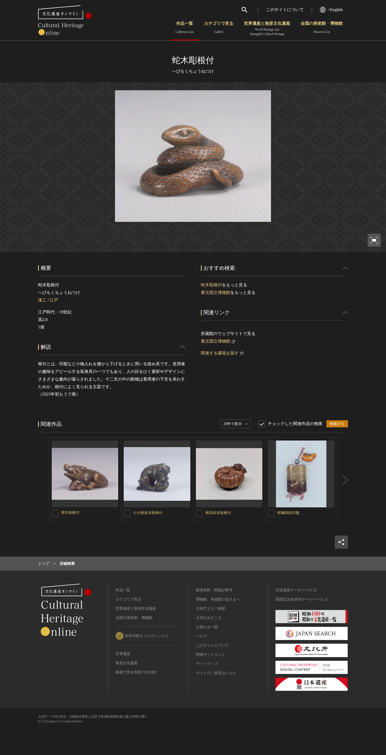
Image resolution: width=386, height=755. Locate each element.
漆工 (42, 300)
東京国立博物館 (215, 292)
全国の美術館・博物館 (322, 27)
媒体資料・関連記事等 (214, 590)
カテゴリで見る (218, 27)
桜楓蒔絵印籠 (288, 513)
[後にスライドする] (342, 480)
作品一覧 (184, 27)
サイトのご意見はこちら (216, 673)
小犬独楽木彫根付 (148, 513)
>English (335, 9)
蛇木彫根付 (211, 285)
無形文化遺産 (127, 663)
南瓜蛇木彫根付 (218, 513)
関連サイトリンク (210, 655)
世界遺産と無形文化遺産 (267, 28)
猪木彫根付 (70, 512)
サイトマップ (207, 664)
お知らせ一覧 (207, 627)
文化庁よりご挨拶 (210, 609)
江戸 (54, 300)
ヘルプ (201, 636)
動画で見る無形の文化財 (136, 672)
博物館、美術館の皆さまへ (218, 599)
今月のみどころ (209, 618)
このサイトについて (285, 9)
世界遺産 (123, 654)
